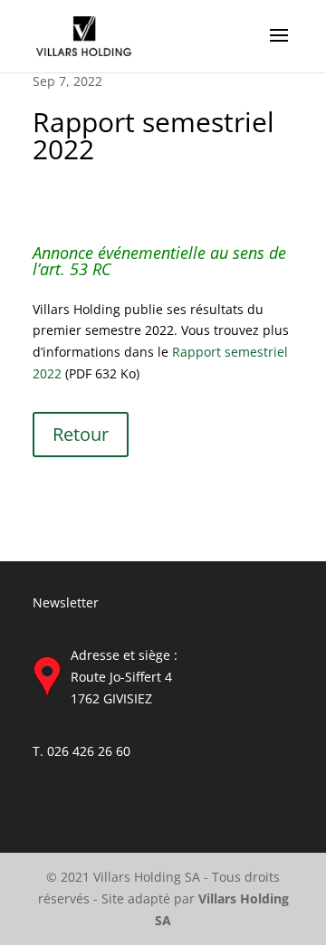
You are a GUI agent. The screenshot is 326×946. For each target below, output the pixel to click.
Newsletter (66, 602)
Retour (81, 434)
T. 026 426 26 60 (81, 751)
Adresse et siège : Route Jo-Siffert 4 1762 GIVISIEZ (124, 676)
